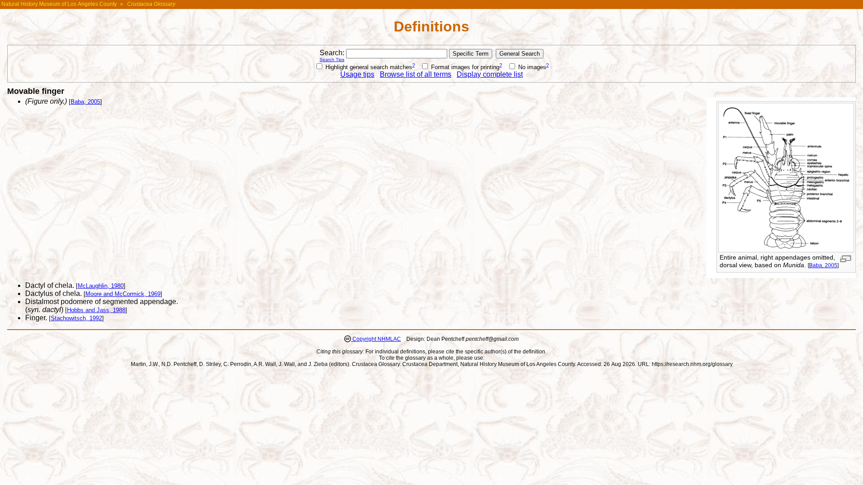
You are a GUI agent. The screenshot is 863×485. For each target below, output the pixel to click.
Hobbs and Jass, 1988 (96, 310)
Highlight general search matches (368, 67)
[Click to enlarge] (786, 250)
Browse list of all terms (415, 74)
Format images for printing (464, 67)
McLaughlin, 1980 (101, 285)
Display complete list (490, 74)
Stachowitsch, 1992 (76, 318)
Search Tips (332, 59)
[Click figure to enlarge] (845, 258)
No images (531, 67)
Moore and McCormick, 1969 (122, 294)
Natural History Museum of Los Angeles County (59, 4)
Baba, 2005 (823, 265)
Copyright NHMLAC (376, 339)
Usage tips (357, 74)
